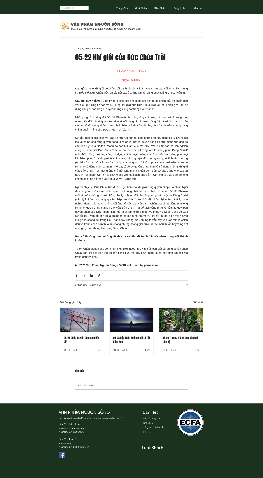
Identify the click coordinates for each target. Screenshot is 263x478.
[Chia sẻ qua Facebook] (76, 275)
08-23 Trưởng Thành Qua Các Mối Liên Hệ (180, 340)
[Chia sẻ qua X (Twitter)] (84, 275)
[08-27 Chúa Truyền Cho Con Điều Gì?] (82, 320)
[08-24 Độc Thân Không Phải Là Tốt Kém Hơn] (132, 320)
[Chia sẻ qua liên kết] (99, 275)
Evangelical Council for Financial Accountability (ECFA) (96, 417)
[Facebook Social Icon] (62, 455)
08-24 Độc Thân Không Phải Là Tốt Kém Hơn (131, 340)
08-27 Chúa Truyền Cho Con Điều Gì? (81, 340)
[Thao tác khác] (186, 48)
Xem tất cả (198, 302)
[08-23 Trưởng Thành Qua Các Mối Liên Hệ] (181, 320)
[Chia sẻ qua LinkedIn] (91, 275)
